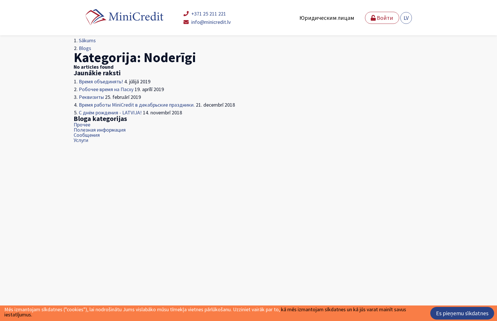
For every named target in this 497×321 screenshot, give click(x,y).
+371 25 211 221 (208, 13)
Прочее (82, 124)
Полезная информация (100, 129)
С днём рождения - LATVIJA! (110, 112)
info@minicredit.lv (210, 22)
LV (406, 17)
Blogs (85, 48)
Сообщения (87, 135)
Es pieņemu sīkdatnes (462, 313)
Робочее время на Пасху (106, 89)
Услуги (81, 140)
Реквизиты (91, 97)
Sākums (87, 40)
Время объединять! (101, 81)
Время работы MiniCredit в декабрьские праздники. (137, 104)
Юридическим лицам (326, 17)
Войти (384, 17)
